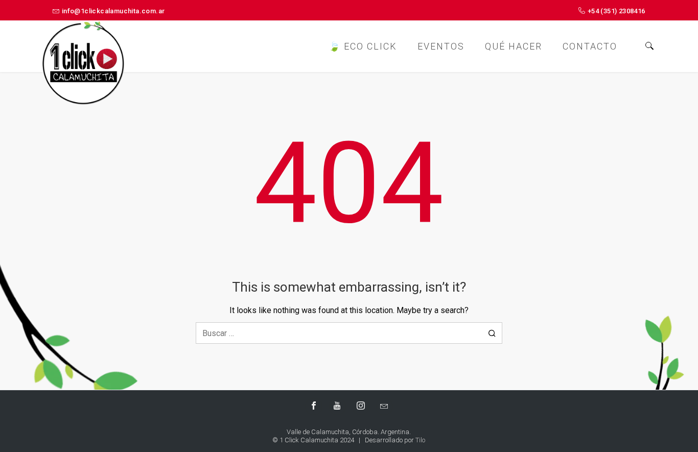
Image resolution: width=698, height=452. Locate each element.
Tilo (420, 440)
